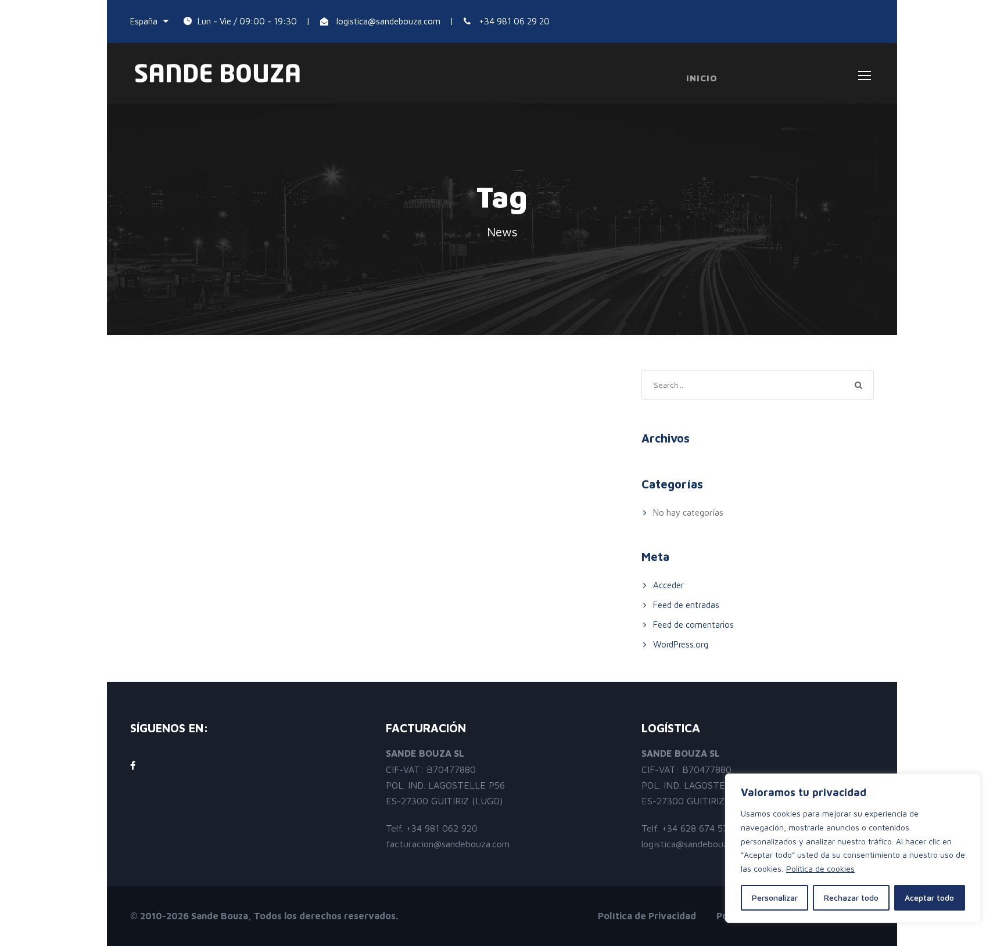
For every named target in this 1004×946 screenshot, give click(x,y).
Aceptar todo (929, 897)
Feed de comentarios (693, 625)
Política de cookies (820, 868)
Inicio (702, 78)
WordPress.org (680, 644)
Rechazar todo (851, 897)
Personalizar (775, 897)
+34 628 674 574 (697, 828)
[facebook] (132, 765)
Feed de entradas (686, 605)
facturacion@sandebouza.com (448, 844)
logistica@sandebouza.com (388, 21)
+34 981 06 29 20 (514, 21)
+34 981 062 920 (442, 828)
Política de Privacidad (647, 916)
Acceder (668, 585)
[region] (853, 848)
